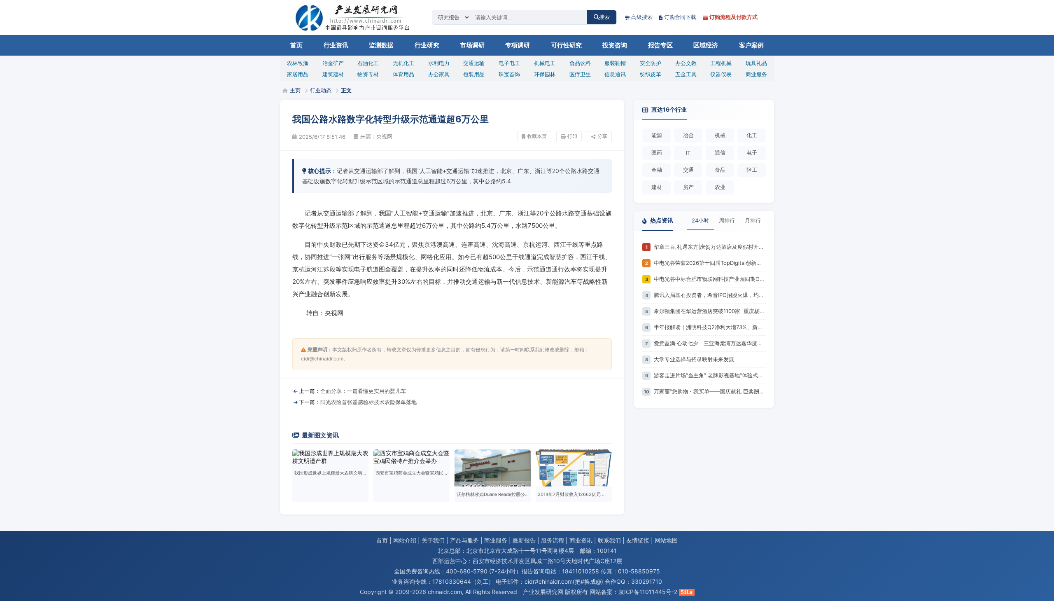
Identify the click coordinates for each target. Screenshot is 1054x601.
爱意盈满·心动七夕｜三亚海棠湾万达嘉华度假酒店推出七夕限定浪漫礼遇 (710, 343)
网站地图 (666, 540)
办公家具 (439, 74)
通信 (720, 152)
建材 (656, 187)
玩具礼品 (756, 63)
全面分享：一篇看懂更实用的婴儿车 (363, 391)
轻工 (751, 169)
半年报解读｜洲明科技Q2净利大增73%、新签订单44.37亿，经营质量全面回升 (710, 327)
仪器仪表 (721, 74)
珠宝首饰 (509, 74)
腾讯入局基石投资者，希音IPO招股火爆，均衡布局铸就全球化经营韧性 (710, 295)
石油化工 (368, 63)
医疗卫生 (580, 74)
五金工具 (686, 74)
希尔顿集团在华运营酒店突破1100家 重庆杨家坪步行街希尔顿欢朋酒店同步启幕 (710, 311)
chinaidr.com (445, 591)
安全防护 (650, 63)
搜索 (604, 17)
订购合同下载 (680, 17)
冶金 (688, 135)
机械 (720, 135)
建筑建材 (333, 74)
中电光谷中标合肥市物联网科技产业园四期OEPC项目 (710, 279)
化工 (751, 135)
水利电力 (439, 63)
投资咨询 (614, 45)
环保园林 (544, 74)
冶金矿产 (333, 63)
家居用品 (297, 74)
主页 (295, 90)
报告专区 (660, 45)
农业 (720, 187)
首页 (296, 45)
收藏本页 (537, 136)
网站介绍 (404, 540)
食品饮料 (580, 63)
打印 (572, 136)
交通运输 (474, 63)
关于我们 (433, 540)
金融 (656, 169)
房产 (688, 187)
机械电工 (544, 63)
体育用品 (403, 74)
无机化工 (403, 63)
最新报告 (524, 540)
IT (688, 153)
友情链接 (637, 540)
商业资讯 (580, 540)
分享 (602, 136)
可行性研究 (566, 45)
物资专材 (368, 74)
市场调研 (472, 45)
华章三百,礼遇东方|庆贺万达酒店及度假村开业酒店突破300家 (710, 246)
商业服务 (756, 74)
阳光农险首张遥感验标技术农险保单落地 (368, 402)
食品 (720, 169)
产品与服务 (464, 540)
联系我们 (609, 540)
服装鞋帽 (615, 63)
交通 (688, 169)
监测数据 (381, 45)
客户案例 (751, 45)
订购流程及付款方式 (733, 17)
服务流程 (552, 540)
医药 (656, 152)
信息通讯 (615, 74)
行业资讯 (336, 45)
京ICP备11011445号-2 (647, 591)
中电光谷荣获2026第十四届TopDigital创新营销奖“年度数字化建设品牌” (710, 263)
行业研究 (427, 45)
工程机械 (721, 63)
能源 (656, 135)
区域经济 (705, 45)
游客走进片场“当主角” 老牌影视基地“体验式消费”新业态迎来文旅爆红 (710, 375)
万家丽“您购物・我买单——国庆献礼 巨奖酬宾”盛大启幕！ (710, 391)
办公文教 (686, 63)
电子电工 (509, 63)
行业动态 (320, 90)
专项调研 (517, 45)
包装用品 (474, 74)
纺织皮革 (650, 74)
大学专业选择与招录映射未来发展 (694, 359)
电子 (751, 152)
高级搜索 (642, 17)
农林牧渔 (297, 63)
